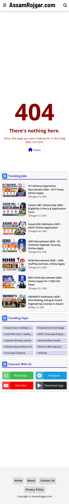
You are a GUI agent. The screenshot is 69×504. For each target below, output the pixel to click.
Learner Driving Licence (18, 340)
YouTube (20, 385)
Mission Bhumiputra (49, 346)
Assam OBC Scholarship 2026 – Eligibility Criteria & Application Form (47, 208)
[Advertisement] (34, 49)
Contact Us (47, 480)
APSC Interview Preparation (52, 334)
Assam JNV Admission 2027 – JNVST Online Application (45, 225)
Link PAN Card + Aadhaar (19, 334)
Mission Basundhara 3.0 (18, 346)
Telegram (54, 375)
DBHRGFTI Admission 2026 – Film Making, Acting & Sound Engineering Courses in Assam (45, 300)
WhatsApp (20, 375)
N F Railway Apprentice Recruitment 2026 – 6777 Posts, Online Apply (46, 189)
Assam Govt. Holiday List (19, 327)
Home (37, 150)
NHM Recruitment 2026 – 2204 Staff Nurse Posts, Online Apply (46, 262)
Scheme (42, 353)
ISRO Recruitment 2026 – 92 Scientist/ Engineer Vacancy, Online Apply (44, 245)
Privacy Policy (34, 489)
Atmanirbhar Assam (49, 340)
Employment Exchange (51, 327)
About (31, 480)
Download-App (53, 385)
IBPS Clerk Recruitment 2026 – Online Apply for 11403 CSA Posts (45, 281)
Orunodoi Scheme (15, 353)
